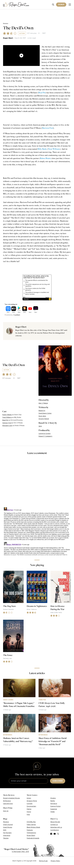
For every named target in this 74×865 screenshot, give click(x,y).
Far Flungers (7, 833)
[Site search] (53, 5)
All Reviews (7, 801)
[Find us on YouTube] (55, 834)
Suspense (53, 809)
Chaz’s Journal (8, 824)
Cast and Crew (8, 803)
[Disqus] (37, 531)
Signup (61, 4)
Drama (29, 809)
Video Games (31, 824)
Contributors (54, 830)
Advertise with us (56, 827)
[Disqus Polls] (37, 482)
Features (30, 830)
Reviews (5, 23)
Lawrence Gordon (45, 433)
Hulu (28, 814)
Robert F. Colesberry (45, 436)
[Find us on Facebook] (51, 834)
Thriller (52, 812)
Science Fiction (55, 806)
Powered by (9, 315)
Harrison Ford (47, 128)
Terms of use (43, 861)
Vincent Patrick (44, 419)
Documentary (31, 806)
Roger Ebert (8, 38)
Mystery (53, 798)
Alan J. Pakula (43, 403)
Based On (42, 410)
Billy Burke (42, 149)
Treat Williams (54, 149)
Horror (29, 812)
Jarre (40, 426)
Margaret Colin (7, 425)
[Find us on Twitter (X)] (58, 834)
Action (22, 33)
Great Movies (7, 827)
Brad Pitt (41, 92)
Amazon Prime (32, 801)
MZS (4, 830)
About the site (55, 822)
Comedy (29, 803)
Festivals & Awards (33, 838)
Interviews (6, 835)
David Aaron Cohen (45, 413)
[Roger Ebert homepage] (16, 4)
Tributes (5, 838)
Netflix (52, 801)
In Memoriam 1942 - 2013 (20, 851)
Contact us (54, 824)
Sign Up (5, 811)
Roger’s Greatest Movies (11, 798)
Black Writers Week (33, 827)
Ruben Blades (45, 158)
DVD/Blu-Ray (31, 822)
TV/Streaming (31, 833)
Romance (53, 803)
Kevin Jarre (42, 416)
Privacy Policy (55, 861)
